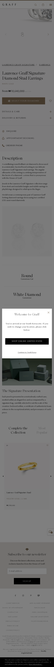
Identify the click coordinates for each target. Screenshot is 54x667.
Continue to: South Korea (27, 352)
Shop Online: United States (27, 341)
